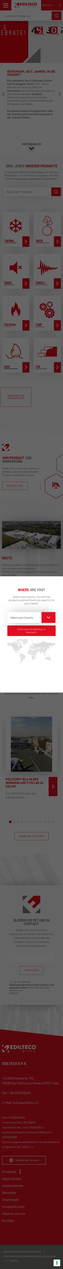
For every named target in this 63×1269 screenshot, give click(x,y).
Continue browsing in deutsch (32, 631)
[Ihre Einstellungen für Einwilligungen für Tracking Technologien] (57, 1263)
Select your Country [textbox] (21, 617)
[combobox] (31, 617)
